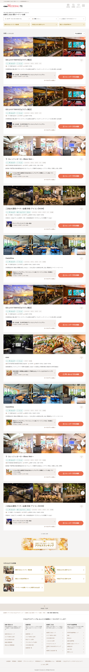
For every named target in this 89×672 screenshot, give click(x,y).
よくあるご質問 (44, 664)
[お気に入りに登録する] (81, 60)
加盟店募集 (58, 661)
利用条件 (20, 661)
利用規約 (14, 661)
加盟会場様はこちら (49, 661)
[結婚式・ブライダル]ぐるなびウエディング (13, 612)
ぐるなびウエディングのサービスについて (72, 661)
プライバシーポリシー (28, 661)
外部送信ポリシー (39, 661)
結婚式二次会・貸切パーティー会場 (33, 612)
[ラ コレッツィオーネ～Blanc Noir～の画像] (44, 146)
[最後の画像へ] (83, 47)
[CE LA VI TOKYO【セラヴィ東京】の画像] (44, 47)
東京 (44, 612)
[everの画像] (44, 344)
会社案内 (8, 661)
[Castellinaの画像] (44, 245)
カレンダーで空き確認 (72, 77)
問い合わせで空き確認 (72, 374)
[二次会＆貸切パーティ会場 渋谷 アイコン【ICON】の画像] (44, 195)
